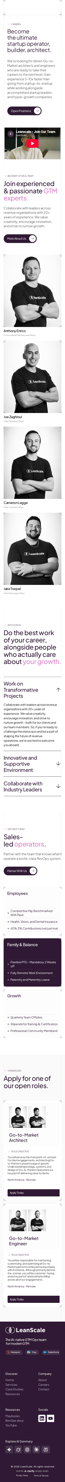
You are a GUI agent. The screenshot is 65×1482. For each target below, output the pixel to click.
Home (9, 1380)
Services (11, 1384)
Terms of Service (41, 1476)
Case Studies (14, 1389)
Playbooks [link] (12, 1416)
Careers (43, 1384)
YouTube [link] (11, 1425)
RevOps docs (14, 1420)
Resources (12, 1394)
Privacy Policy (22, 1475)
